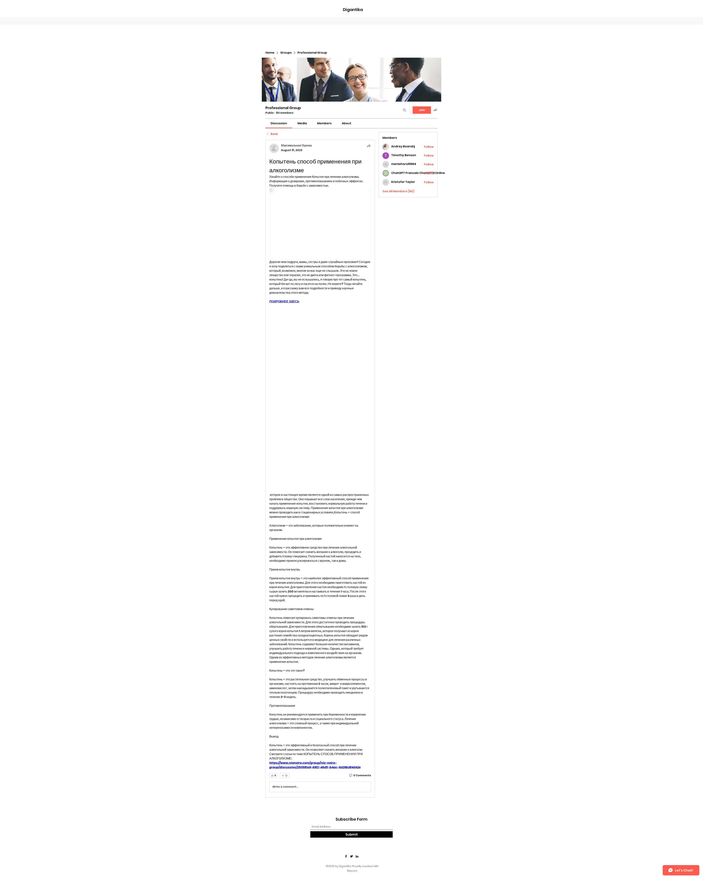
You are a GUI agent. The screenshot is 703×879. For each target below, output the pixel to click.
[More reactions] (284, 775)
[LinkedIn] (357, 856)
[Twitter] (351, 856)
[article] (320, 469)
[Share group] (435, 110)
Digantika (353, 9)
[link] (279, 123)
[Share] (369, 146)
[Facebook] (346, 856)
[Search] (404, 110)
